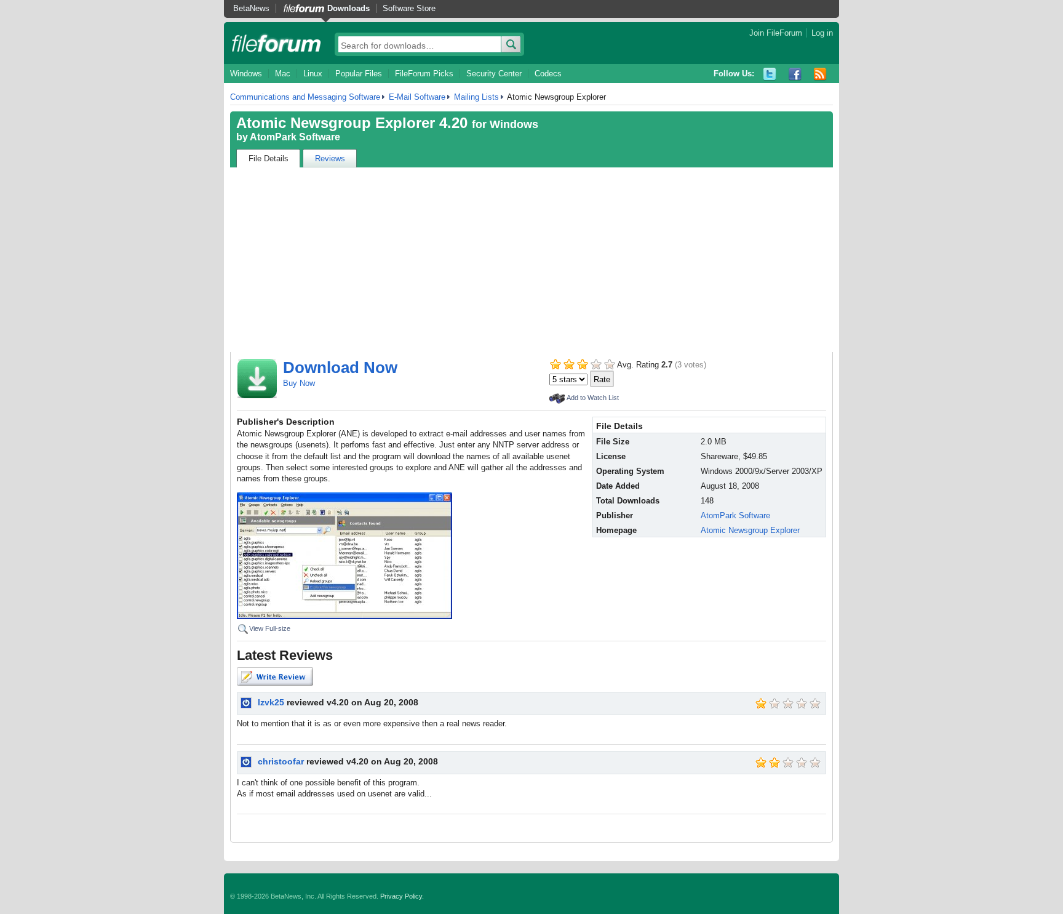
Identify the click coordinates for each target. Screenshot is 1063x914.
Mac (282, 73)
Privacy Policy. (402, 896)
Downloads (348, 8)
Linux (312, 73)
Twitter (769, 74)
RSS (820, 74)
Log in (822, 33)
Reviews (330, 158)
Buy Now (299, 383)
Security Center (494, 73)
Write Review (275, 676)
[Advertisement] (531, 260)
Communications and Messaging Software (305, 97)
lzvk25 (271, 702)
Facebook (795, 74)
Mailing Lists (476, 97)
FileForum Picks (424, 73)
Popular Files (358, 73)
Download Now (340, 367)
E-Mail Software (417, 97)
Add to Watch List (593, 397)
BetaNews (251, 8)
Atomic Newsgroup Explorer (750, 530)
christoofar (281, 761)
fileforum (276, 43)
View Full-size (269, 628)
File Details (269, 158)
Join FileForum (775, 33)
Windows (246, 73)
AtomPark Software (295, 137)
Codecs (548, 73)
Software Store (409, 8)
